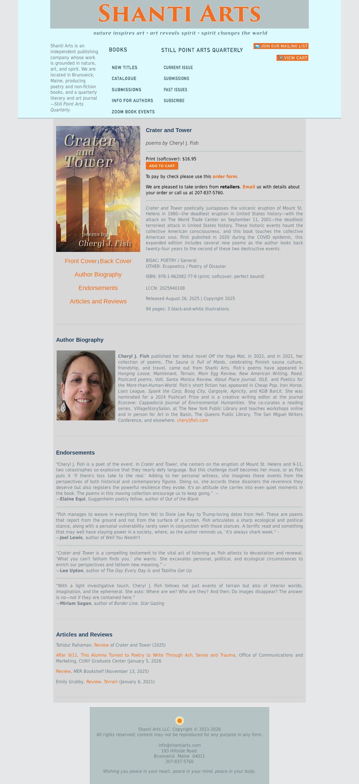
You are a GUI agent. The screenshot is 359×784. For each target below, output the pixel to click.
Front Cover (81, 261)
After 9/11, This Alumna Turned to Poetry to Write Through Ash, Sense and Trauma (145, 655)
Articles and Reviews (98, 301)
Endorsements (98, 287)
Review (101, 645)
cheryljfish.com (192, 420)
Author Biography (98, 274)
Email (249, 186)
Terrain (111, 681)
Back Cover (116, 261)
